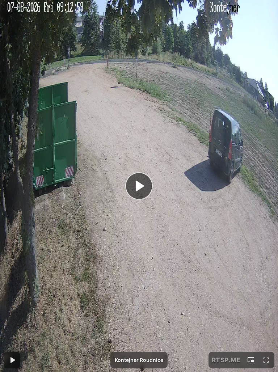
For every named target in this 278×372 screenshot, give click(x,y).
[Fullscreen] (266, 360)
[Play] (139, 186)
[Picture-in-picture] (251, 360)
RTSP (226, 360)
